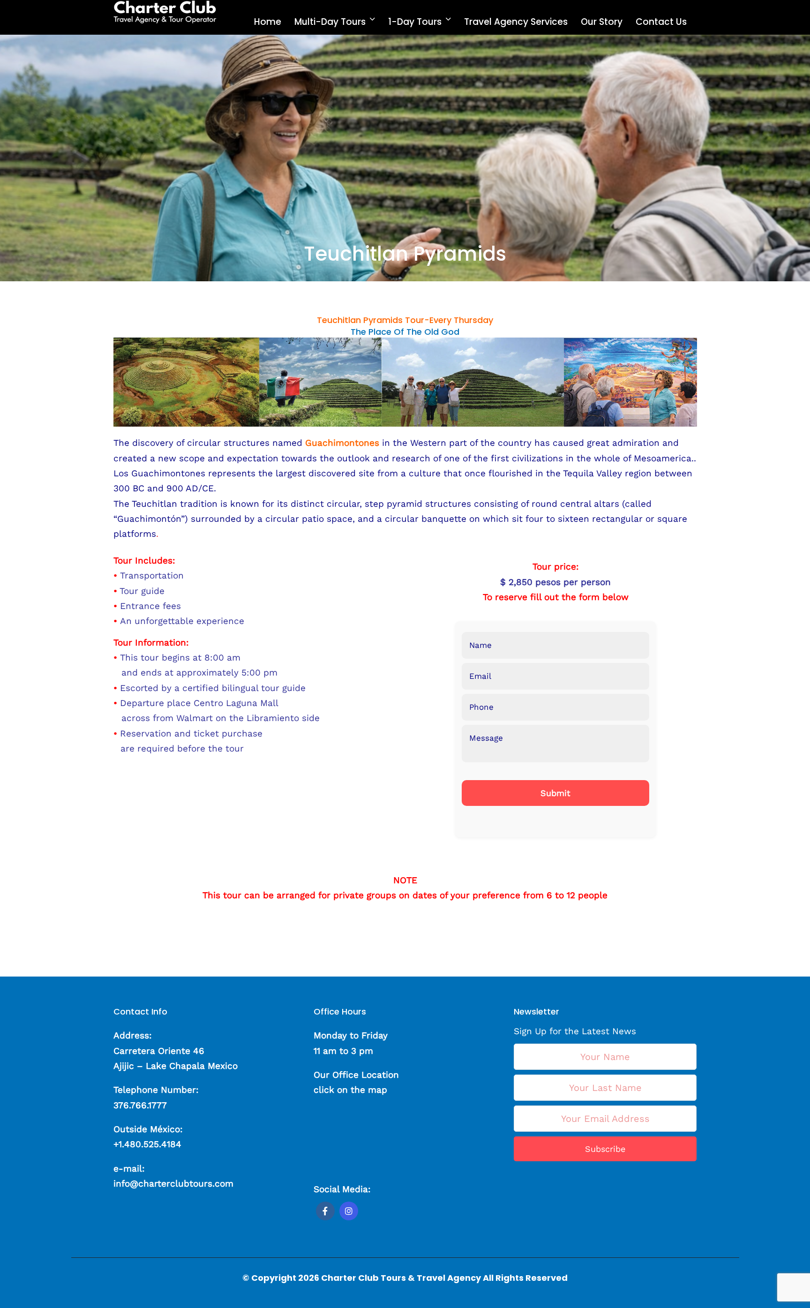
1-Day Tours (415, 21)
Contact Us (661, 21)
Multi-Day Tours (330, 21)
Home (267, 21)
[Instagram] (348, 1211)
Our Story (601, 21)
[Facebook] (325, 1211)
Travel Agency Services (516, 21)
